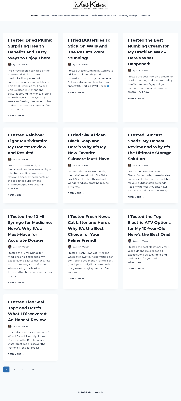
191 (33, 369)
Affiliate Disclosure (103, 15)
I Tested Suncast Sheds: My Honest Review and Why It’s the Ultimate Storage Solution (150, 147)
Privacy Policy (128, 15)
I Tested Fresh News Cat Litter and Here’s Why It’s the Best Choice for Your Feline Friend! (89, 228)
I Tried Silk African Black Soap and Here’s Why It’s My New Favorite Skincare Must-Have (88, 147)
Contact (145, 15)
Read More (16, 115)
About (45, 15)
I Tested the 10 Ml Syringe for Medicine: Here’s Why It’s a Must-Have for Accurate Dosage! (30, 228)
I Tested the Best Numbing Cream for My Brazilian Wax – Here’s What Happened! (148, 52)
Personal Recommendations (70, 15)
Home (34, 15)
